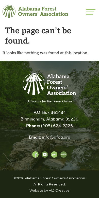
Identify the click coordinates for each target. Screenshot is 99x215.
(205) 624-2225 (57, 125)
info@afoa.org (56, 137)
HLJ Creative (59, 190)
